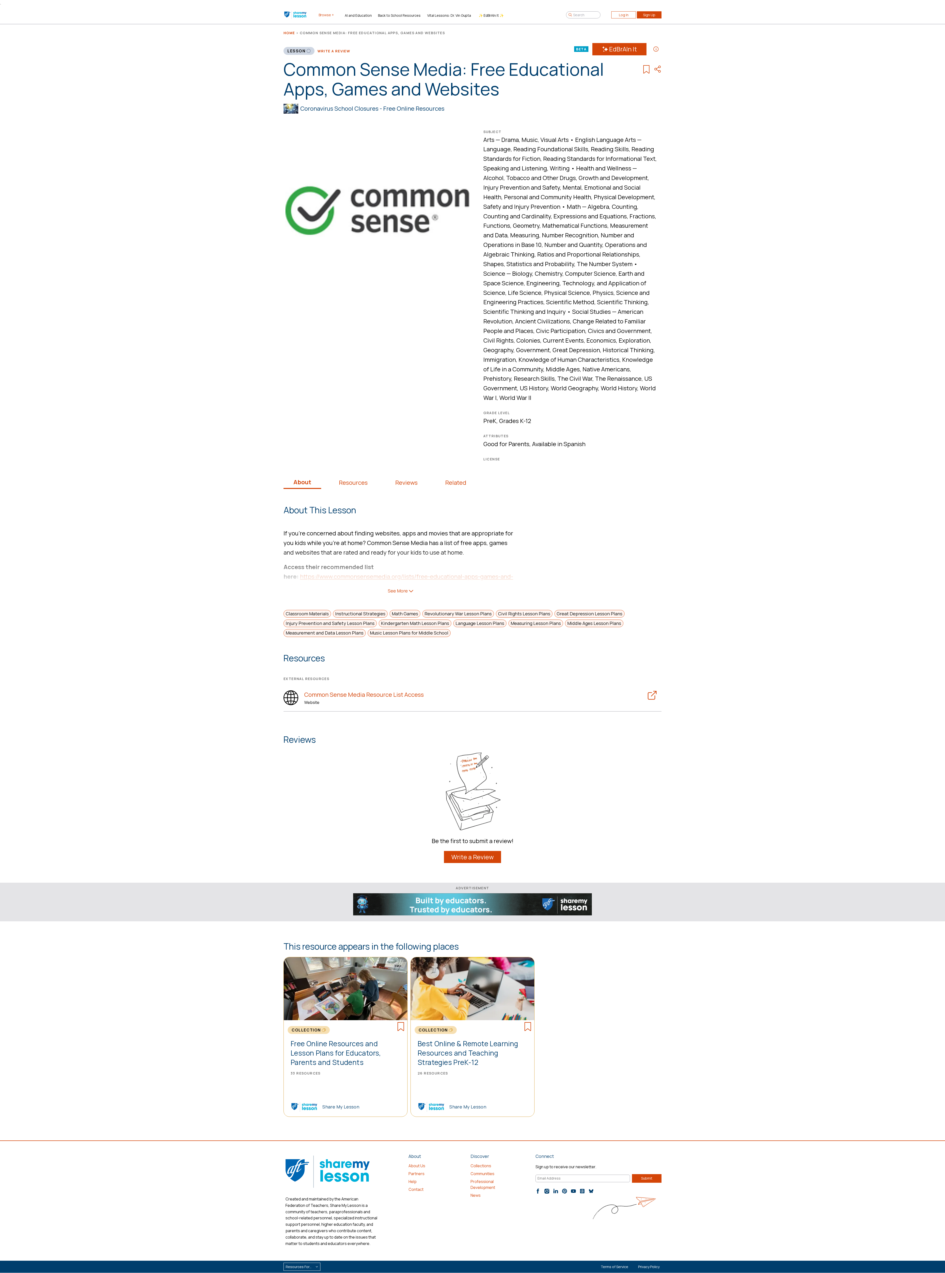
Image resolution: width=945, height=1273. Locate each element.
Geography (498, 350)
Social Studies (591, 311)
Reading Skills (610, 149)
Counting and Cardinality (517, 216)
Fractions (642, 216)
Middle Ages (563, 369)
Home (289, 32)
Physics (603, 292)
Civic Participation (560, 331)
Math (574, 206)
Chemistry (548, 273)
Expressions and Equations (590, 216)
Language (497, 149)
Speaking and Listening (515, 168)
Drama (510, 140)
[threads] (582, 1191)
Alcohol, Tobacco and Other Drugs (529, 178)
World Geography (574, 388)
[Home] (296, 15)
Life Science (524, 292)
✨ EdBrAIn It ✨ (491, 15)
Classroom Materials (307, 614)
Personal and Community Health (547, 197)
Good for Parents (506, 444)
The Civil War (574, 378)
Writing (560, 168)
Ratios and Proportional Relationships (588, 254)
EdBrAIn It (623, 49)
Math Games (405, 614)
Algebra (598, 206)
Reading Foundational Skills (550, 149)
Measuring (524, 235)
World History (619, 388)
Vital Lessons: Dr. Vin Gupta (449, 15)
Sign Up (649, 15)
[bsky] (591, 1191)
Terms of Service (614, 1266)
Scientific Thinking (622, 302)
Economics (601, 340)
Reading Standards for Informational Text (599, 158)
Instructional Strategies (360, 614)
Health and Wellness (603, 168)
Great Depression (576, 350)
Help (413, 1181)
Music (529, 140)
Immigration (499, 359)
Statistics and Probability (540, 264)
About (302, 482)
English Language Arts (605, 140)
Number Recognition (570, 235)
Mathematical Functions (574, 225)
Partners (417, 1173)
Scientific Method (570, 302)
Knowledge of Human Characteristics (569, 359)
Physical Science (567, 292)
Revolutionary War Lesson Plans (458, 614)
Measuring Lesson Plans (536, 623)
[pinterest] (564, 1191)
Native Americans (606, 369)
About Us (417, 1165)
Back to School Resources (399, 15)
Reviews (406, 482)
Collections (481, 1165)
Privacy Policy (649, 1266)
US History (534, 388)
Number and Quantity (573, 245)
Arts (488, 140)
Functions (496, 225)
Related (455, 482)
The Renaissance (618, 378)
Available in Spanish (558, 444)
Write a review (333, 51)
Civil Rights (498, 340)
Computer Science (590, 273)
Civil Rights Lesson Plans (524, 614)
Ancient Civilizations (542, 321)
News (476, 1195)
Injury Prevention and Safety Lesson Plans (330, 623)
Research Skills (534, 378)
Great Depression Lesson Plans (589, 614)
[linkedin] (555, 1191)
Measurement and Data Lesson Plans (324, 633)
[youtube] (573, 1191)
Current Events (563, 340)
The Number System (604, 264)
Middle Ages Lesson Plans (594, 623)
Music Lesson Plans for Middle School (409, 633)
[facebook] (538, 1191)
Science (494, 273)
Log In (624, 15)
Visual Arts (554, 140)
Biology (522, 273)
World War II (515, 398)
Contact (416, 1189)
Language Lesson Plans (480, 623)
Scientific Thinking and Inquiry (524, 311)
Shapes (493, 264)
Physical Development (624, 197)
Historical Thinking (628, 350)
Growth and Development (613, 178)
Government (533, 350)
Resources (353, 482)
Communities (482, 1173)
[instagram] (546, 1191)
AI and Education (358, 15)
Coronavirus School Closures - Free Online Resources (372, 108)
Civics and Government (619, 331)
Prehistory (497, 378)
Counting (624, 206)
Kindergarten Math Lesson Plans (415, 623)
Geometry (526, 225)
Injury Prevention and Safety (521, 187)
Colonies (528, 340)
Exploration (634, 340)
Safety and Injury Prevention (521, 206)
